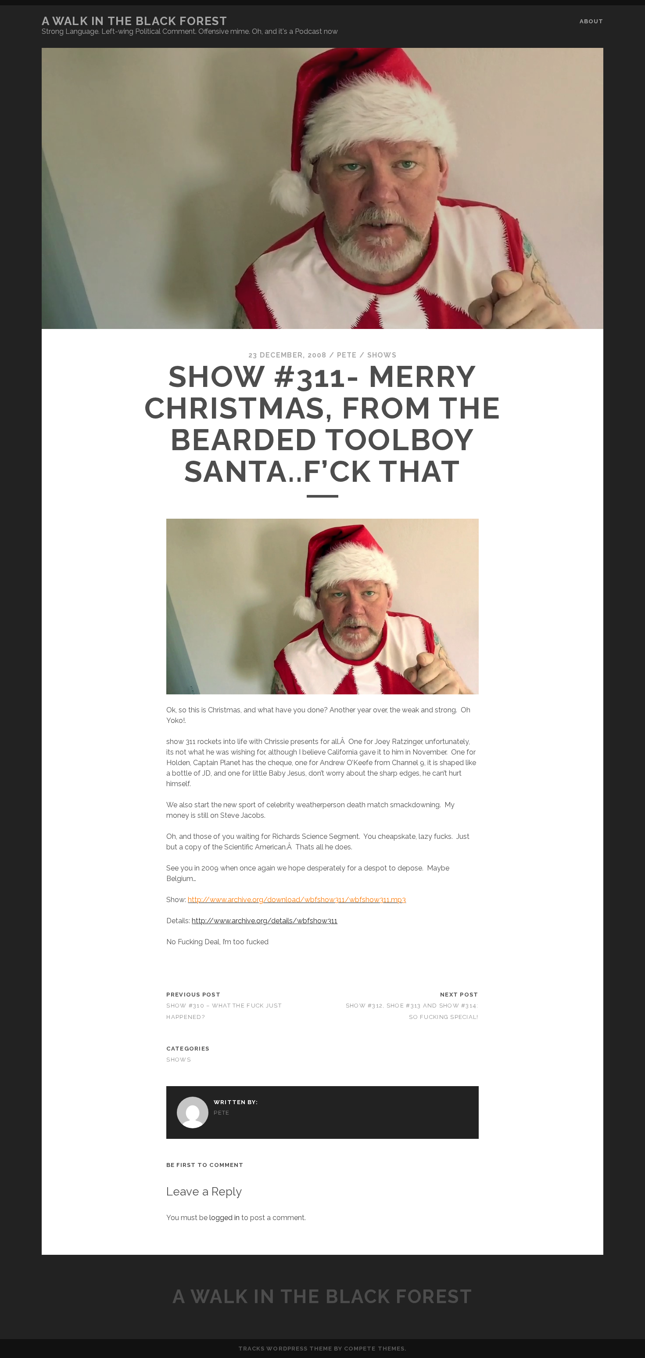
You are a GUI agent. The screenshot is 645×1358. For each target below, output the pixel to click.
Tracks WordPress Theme (285, 1348)
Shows (382, 355)
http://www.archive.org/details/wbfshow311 (264, 921)
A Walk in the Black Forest (135, 21)
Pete (347, 355)
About (591, 21)
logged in (224, 1218)
